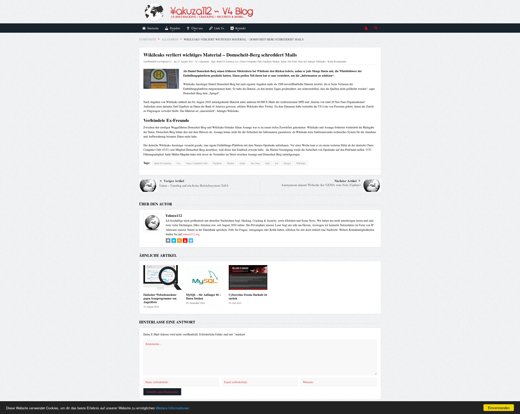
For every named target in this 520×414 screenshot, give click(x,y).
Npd (300, 61)
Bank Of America (225, 61)
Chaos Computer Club (250, 61)
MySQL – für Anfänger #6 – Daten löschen (203, 296)
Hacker (276, 61)
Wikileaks (321, 61)
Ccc (237, 61)
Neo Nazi (292, 61)
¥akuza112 (166, 61)
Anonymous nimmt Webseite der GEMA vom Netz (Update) (321, 185)
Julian (283, 61)
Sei (305, 61)
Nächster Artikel (345, 181)
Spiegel (311, 61)
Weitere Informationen (172, 407)
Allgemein (204, 61)
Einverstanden (499, 407)
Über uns (197, 28)
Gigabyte (267, 61)
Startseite (153, 28)
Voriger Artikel (174, 181)
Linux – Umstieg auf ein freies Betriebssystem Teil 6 (193, 185)
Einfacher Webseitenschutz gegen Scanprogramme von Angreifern (160, 298)
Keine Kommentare (337, 61)
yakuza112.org (191, 234)
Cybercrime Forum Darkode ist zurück (248, 296)
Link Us (219, 28)
